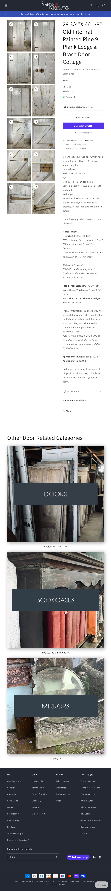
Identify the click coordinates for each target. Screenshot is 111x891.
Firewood (85, 833)
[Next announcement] (105, 14)
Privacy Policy (38, 781)
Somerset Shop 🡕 (15, 833)
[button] (6, 5)
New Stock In (87, 813)
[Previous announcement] (5, 14)
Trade (58, 800)
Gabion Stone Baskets (91, 820)
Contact (11, 787)
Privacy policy (75, 881)
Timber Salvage (88, 794)
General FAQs (13, 820)
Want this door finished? (74, 400)
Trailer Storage (63, 794)
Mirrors (54, 758)
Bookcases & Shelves (54, 652)
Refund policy (62, 881)
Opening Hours (14, 781)
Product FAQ (13, 813)
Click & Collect (38, 813)
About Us (11, 794)
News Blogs (12, 800)
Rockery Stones (88, 827)
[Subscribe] (56, 857)
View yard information (76, 148)
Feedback (11, 827)
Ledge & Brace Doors (90, 787)
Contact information (57, 884)
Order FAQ (36, 800)
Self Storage (61, 787)
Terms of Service (39, 794)
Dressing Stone (88, 800)
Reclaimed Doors (54, 546)
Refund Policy (38, 787)
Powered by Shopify (46, 881)
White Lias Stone (88, 807)
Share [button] (68, 411)
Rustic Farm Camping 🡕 (18, 840)
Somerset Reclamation (30, 881)
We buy (10, 807)
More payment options (83, 133)
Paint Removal (63, 781)
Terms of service (89, 881)
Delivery (35, 807)
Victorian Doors (88, 781)
